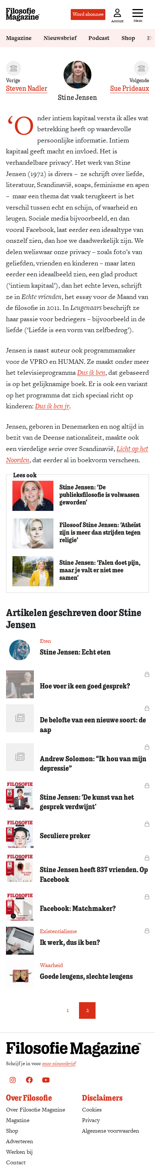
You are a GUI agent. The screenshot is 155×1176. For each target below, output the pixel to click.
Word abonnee (88, 14)
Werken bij (19, 1152)
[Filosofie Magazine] (23, 14)
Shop (128, 38)
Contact (16, 1162)
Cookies (92, 1109)
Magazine (19, 38)
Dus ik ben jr (52, 406)
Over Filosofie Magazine (35, 1109)
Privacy (91, 1120)
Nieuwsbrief (60, 38)
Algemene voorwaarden (110, 1131)
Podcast (98, 38)
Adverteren (19, 1141)
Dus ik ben (91, 372)
